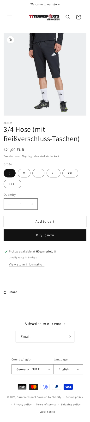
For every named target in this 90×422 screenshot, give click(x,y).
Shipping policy (71, 404)
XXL (70, 173)
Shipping (27, 156)
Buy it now (45, 235)
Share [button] (12, 292)
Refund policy (74, 397)
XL (53, 173)
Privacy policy (23, 404)
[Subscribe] (69, 336)
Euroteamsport (26, 397)
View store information (26, 264)
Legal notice (47, 411)
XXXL (12, 184)
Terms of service (46, 404)
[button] (9, 17)
